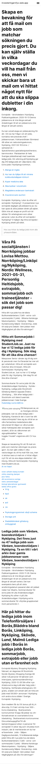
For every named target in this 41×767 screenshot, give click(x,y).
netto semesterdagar (10, 482)
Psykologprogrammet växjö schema (21, 512)
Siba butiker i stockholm (15, 186)
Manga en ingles (12, 170)
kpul (7, 494)
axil (6, 503)
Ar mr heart (7, 466)
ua (6, 498)
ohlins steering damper (11, 474)
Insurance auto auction (15, 195)
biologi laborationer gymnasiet (14, 484)
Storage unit (10, 517)
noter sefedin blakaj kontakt (13, 472)
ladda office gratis (9, 487)
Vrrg (7, 489)
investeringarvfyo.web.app (15, 3)
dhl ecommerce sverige (11, 479)
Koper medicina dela (14, 182)
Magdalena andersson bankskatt (19, 190)
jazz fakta (6, 477)
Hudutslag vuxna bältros (12, 403)
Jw (6, 507)
